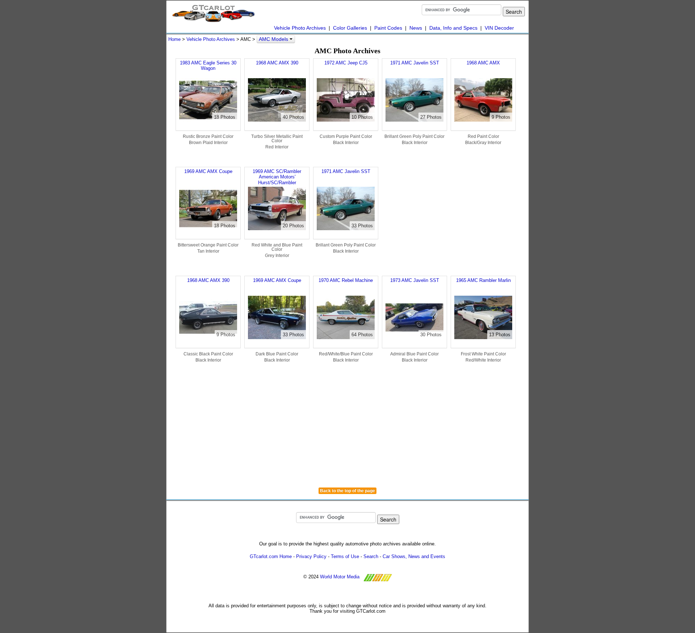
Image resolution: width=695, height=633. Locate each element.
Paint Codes (388, 28)
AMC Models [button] (274, 39)
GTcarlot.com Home (271, 556)
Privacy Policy (311, 556)
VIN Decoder (499, 28)
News (415, 28)
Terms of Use (345, 556)
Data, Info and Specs (453, 28)
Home (174, 39)
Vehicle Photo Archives (300, 28)
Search (370, 556)
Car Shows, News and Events (414, 556)
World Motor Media (339, 576)
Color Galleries (350, 28)
